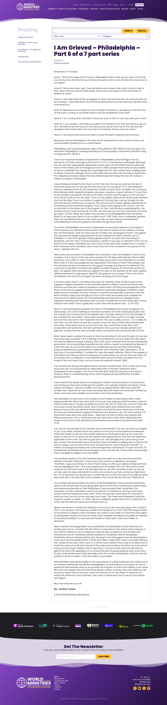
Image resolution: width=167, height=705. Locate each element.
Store (140, 9)
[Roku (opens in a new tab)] (78, 625)
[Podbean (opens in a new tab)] (123, 625)
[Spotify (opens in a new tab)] (143, 625)
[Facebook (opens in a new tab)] (135, 688)
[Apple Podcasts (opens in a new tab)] (23, 625)
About (75, 5)
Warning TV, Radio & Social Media (62, 9)
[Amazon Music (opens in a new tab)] (108, 625)
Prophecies (84, 9)
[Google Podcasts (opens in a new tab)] (60, 625)
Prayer (122, 5)
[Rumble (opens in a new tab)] (144, 688)
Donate (139, 5)
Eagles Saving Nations (110, 9)
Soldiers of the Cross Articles (27, 43)
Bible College (113, 5)
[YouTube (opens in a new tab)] (139, 688)
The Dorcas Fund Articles (29, 61)
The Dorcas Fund (99, 5)
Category (107, 36)
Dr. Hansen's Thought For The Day (29, 50)
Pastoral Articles (25, 37)
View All (142, 31)
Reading (124, 9)
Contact (130, 5)
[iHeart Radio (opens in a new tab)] (93, 625)
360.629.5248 (144, 682)
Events (133, 9)
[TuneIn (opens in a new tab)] (43, 625)
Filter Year (59, 36)
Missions (94, 9)
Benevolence (85, 5)
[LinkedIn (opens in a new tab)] (148, 688)
